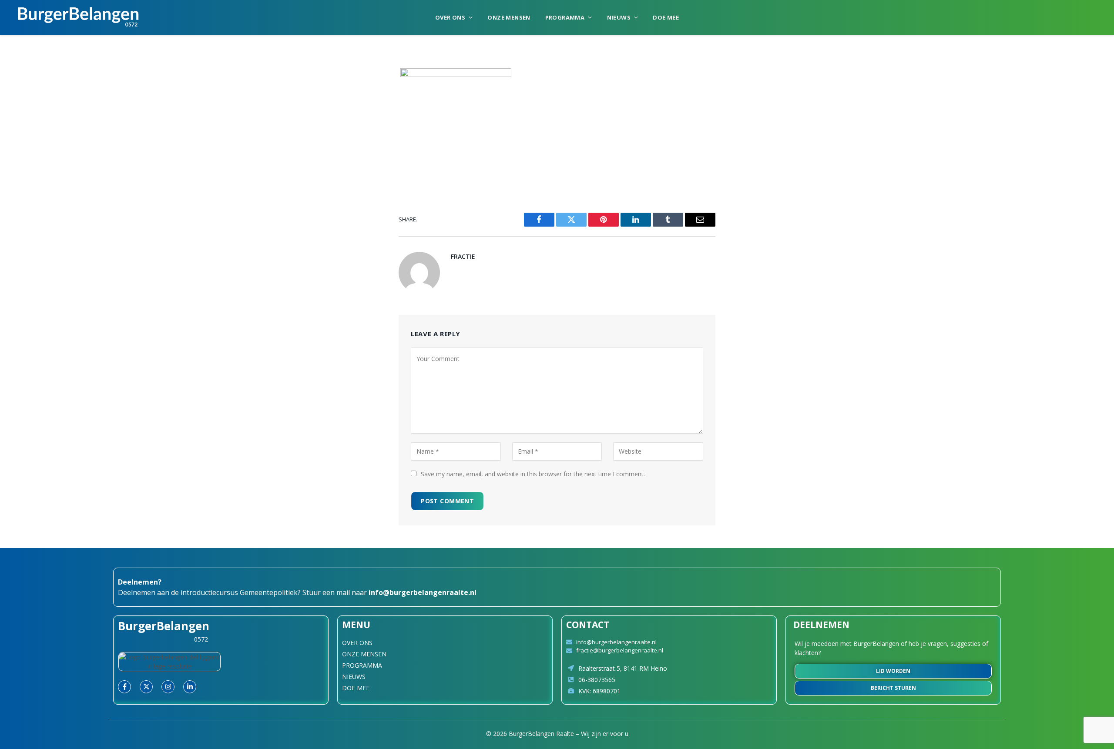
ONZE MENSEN (508, 17)
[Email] (329, 186)
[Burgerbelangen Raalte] (78, 17)
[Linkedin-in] (189, 686)
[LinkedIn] (329, 141)
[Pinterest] (329, 164)
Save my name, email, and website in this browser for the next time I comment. (533, 474)
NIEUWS (619, 17)
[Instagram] (167, 686)
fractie (463, 256)
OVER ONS (450, 17)
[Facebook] (329, 97)
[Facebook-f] (124, 686)
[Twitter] (329, 119)
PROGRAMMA (565, 17)
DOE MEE (666, 17)
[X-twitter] (146, 686)
